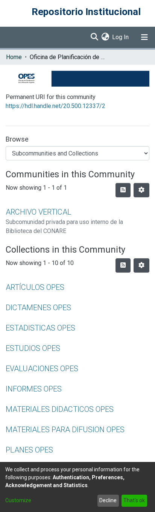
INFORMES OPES (34, 388)
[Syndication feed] (123, 190)
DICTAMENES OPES (38, 307)
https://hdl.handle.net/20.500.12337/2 (55, 106)
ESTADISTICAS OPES (40, 327)
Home (14, 57)
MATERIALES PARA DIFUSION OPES (65, 429)
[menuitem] (105, 37)
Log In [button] (120, 37)
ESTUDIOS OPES (33, 348)
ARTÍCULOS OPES (35, 287)
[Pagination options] (141, 190)
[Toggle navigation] (144, 37)
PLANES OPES (29, 449)
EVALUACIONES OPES (42, 368)
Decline (108, 500)
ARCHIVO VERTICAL (38, 211)
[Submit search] (94, 37)
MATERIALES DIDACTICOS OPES (60, 409)
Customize (18, 500)
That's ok (134, 500)
